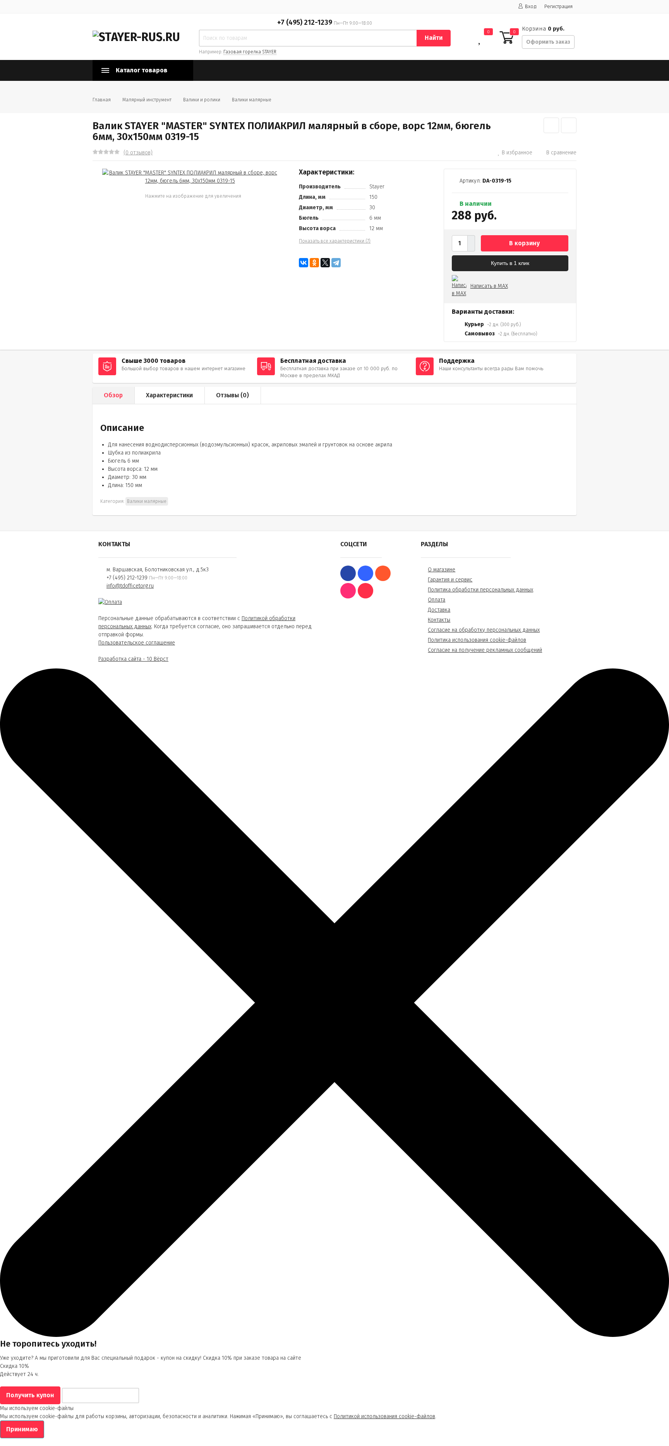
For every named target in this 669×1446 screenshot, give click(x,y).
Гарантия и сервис (450, 579)
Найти (434, 37)
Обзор (113, 395)
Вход (531, 6)
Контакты (439, 620)
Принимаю (22, 1429)
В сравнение (561, 152)
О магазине (441, 569)
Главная (102, 100)
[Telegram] (336, 262)
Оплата (436, 600)
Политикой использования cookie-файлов (384, 1416)
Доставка (439, 610)
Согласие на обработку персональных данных (484, 630)
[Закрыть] (334, 1335)
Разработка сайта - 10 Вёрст (133, 659)
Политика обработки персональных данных (480, 589)
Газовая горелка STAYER (249, 52)
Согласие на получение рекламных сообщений (485, 650)
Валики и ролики (201, 100)
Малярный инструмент (147, 100)
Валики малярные (251, 100)
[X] (325, 262)
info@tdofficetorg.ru (130, 586)
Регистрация (558, 6)
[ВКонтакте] (303, 262)
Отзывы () (232, 395)
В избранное (517, 152)
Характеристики (169, 395)
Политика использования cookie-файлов (477, 640)
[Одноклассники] (314, 262)
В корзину (524, 243)
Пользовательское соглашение (136, 642)
